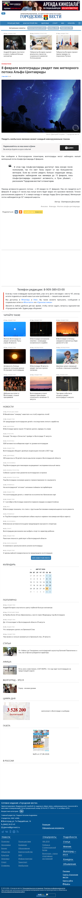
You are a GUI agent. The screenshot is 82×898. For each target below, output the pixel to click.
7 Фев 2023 (4, 76)
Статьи (7, 643)
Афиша (7, 661)
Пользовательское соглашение (33, 888)
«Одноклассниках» (44, 302)
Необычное (6, 64)
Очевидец (5, 865)
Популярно (10, 599)
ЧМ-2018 (45, 841)
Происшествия (13, 23)
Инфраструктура (25, 859)
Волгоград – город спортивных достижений (50, 856)
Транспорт (22, 862)
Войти (67, 884)
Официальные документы (53, 828)
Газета (6, 725)
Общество (5, 852)
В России (8, 760)
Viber (35, 300)
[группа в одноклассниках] (10, 831)
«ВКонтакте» (28, 302)
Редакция (46, 824)
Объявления (69, 864)
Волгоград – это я (13, 680)
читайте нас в (33, 212)
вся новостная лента (41, 558)
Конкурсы (68, 859)
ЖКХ (62, 23)
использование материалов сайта (13, 892)
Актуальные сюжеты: (17, 28)
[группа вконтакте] (6, 831)
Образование (24, 848)
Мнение (67, 846)
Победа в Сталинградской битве (49, 847)
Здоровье (45, 23)
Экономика (6, 845)
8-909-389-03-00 (54, 289)
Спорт (55, 23)
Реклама (66, 871)
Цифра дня (9, 698)
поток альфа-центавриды (69, 206)
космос (45, 206)
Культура (71, 23)
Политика (5, 841)
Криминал (22, 845)
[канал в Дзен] (14, 831)
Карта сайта (68, 881)
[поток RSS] (18, 831)
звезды (53, 206)
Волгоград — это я (69, 853)
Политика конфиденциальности (54, 888)
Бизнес (4, 848)
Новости (8, 406)
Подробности (70, 836)
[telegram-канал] (2, 832)
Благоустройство (30, 23)
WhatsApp (26, 300)
